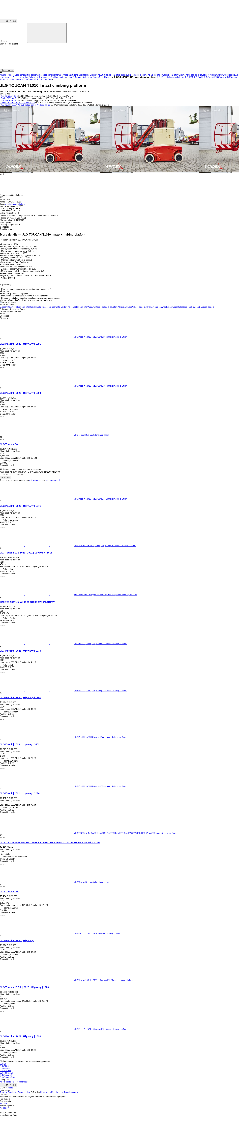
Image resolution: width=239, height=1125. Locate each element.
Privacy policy (24, 1092)
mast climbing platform (15, 204)
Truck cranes (44, 77)
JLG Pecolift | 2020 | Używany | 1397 (20, 697)
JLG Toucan (220, 77)
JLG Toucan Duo (44, 79)
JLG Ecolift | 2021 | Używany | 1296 (20, 793)
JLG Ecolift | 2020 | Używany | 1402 (20, 744)
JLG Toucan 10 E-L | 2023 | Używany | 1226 (24, 987)
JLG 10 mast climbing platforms (170, 77)
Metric (10, 1088)
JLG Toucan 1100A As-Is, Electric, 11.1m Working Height (25, 105)
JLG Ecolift (198, 77)
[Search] (47, 33)
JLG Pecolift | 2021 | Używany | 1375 (20, 650)
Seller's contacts (20, 1082)
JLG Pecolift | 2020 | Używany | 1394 (20, 393)
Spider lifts (155, 75)
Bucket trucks (125, 75)
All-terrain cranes (153, 307)
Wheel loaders (228, 75)
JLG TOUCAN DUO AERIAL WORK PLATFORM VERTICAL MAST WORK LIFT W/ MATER (50, 842)
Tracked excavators (198, 75)
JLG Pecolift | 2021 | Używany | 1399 (20, 1036)
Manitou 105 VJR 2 (9, 100)
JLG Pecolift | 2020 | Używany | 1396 (20, 344)
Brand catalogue (71, 1092)
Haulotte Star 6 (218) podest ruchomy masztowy (27, 601)
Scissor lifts (95, 75)
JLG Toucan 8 (30, 79)
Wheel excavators (20, 77)
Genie (101, 77)
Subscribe (5, 477)
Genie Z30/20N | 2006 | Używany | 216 (18, 103)
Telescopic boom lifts (141, 75)
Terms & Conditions (8, 1092)
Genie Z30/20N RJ (9, 98)
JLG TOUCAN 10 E (9, 96)
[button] (119, 57)
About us (4, 1082)
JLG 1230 (189, 77)
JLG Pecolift (209, 77)
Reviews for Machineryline (52, 1092)
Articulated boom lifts (109, 75)
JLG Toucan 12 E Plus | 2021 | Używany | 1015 (26, 552)
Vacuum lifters (183, 75)
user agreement (53, 480)
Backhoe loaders (58, 77)
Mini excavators (215, 75)
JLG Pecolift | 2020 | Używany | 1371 (20, 506)
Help (10, 1082)
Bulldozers (33, 77)
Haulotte (108, 77)
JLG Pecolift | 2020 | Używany (17, 940)
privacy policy (35, 480)
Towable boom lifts (168, 75)
